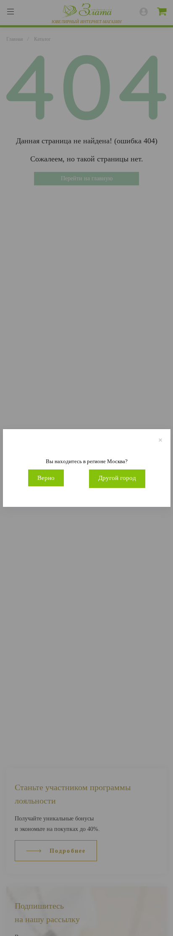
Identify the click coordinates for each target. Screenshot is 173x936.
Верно (46, 478)
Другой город (117, 478)
